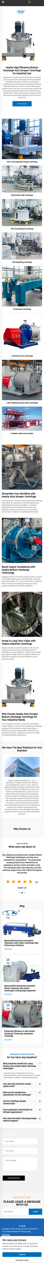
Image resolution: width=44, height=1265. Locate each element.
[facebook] (20, 1226)
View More (8, 949)
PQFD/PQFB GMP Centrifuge (22, 195)
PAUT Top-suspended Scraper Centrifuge (22, 162)
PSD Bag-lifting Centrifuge (22, 262)
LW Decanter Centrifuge (22, 309)
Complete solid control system (22, 433)
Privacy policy (25, 1231)
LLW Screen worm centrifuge (22, 356)
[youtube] (24, 1226)
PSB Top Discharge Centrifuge (22, 229)
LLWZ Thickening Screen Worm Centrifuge (22, 403)
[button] (19, 892)
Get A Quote (22, 104)
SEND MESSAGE (14, 1178)
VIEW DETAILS (22, 139)
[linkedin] (22, 1226)
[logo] (21, 12)
